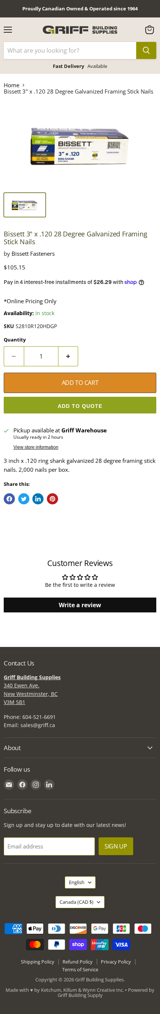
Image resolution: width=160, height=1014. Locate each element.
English (76, 882)
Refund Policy (78, 961)
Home (11, 85)
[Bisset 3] (24, 205)
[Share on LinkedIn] (38, 498)
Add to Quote (80, 406)
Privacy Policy (116, 961)
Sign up (116, 846)
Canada (76, 902)
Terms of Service (80, 969)
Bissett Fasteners (33, 253)
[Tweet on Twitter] (23, 498)
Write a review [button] (80, 605)
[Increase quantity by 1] (68, 356)
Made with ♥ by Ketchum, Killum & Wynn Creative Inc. (65, 990)
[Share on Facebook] (9, 498)
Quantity (15, 340)
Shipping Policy (37, 961)
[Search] (146, 50)
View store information (35, 447)
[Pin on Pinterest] (52, 498)
